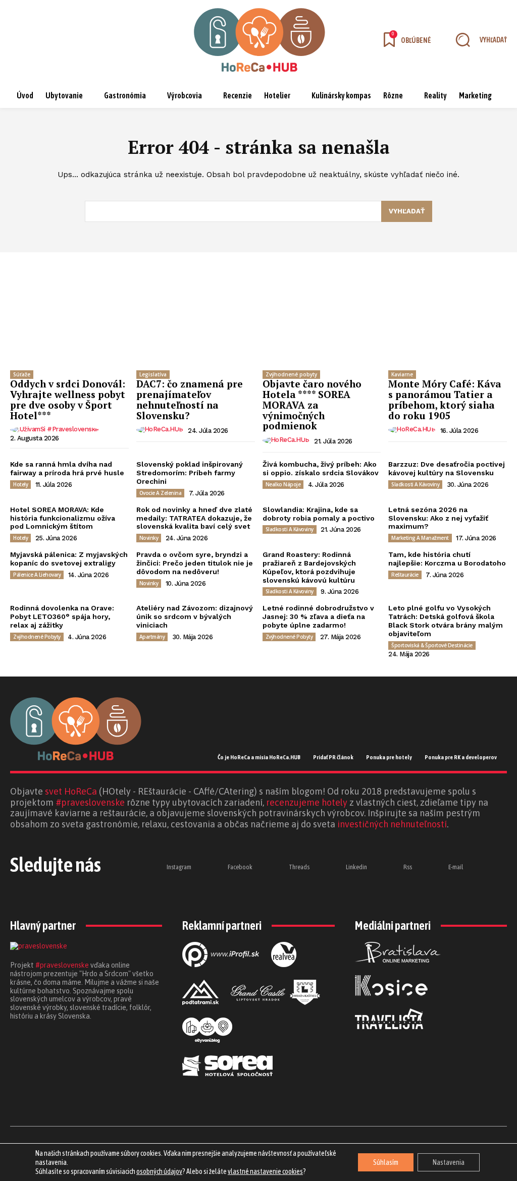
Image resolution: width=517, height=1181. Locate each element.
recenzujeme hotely (306, 802)
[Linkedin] (99, 39)
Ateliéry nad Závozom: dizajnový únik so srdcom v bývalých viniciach (194, 616)
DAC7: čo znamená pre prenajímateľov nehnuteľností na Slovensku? (189, 399)
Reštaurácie (405, 574)
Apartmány (152, 636)
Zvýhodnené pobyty (291, 374)
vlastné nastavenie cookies (265, 1171)
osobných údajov (159, 1171)
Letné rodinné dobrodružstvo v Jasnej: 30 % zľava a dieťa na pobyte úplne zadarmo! (318, 616)
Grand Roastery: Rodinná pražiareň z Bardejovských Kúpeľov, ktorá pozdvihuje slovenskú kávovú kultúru (309, 567)
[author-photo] (56, 430)
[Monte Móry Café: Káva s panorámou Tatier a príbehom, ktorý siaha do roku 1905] (447, 321)
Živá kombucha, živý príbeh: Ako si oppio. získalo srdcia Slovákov (321, 468)
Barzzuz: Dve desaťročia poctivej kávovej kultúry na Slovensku (446, 468)
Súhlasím (385, 1162)
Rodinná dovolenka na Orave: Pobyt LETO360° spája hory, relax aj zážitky (62, 616)
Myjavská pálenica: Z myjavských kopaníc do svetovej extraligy (69, 558)
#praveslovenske (90, 802)
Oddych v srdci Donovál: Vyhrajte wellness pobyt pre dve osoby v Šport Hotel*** (67, 399)
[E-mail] (431, 867)
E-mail (455, 867)
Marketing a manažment (420, 537)
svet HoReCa (71, 791)
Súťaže (21, 374)
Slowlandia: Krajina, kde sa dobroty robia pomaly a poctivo (319, 513)
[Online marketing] (220, 975)
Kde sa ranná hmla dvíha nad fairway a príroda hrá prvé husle (67, 468)
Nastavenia (448, 1162)
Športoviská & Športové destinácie (432, 645)
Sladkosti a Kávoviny (415, 484)
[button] (476, 40)
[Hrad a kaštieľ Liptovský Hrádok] (275, 1013)
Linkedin (356, 867)
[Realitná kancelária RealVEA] (283, 975)
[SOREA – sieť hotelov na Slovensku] (227, 1084)
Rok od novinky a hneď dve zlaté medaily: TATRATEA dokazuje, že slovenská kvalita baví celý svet (194, 518)
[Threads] (73, 39)
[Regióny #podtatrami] (200, 1013)
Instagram (179, 867)
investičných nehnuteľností (392, 824)
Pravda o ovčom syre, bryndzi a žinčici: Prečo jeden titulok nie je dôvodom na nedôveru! (194, 563)
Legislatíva (153, 374)
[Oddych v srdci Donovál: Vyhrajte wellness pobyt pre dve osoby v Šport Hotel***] (69, 321)
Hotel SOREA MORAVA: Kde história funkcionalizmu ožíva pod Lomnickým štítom (62, 518)
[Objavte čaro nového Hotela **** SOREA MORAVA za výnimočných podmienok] (322, 321)
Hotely (20, 484)
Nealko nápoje (283, 484)
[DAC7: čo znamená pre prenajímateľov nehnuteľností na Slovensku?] (195, 321)
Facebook (240, 867)
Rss (407, 867)
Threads (299, 867)
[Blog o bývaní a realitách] (207, 1051)
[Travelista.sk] (389, 1037)
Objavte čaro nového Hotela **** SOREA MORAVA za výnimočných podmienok (312, 404)
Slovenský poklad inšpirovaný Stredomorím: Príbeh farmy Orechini (189, 472)
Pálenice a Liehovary (37, 574)
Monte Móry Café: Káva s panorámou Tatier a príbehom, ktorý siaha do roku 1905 (444, 399)
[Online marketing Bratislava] (398, 971)
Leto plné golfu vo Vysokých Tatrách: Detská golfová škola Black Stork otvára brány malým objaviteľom (445, 620)
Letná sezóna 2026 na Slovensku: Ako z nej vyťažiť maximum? (438, 518)
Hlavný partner (43, 925)
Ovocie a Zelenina (160, 492)
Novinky (149, 537)
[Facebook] (47, 39)
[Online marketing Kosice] (391, 1004)
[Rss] (386, 867)
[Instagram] (20, 39)
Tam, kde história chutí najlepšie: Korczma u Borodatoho (447, 558)
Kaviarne (402, 374)
